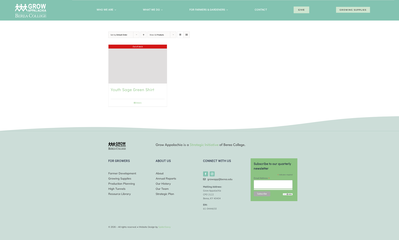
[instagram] (212, 173)
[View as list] (186, 35)
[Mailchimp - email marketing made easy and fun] (288, 194)
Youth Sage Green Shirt (132, 89)
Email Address (262, 178)
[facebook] (205, 173)
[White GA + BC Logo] (30, 5)
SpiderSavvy (164, 227)
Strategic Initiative (204, 145)
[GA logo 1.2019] (117, 143)
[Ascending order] (143, 35)
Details (139, 103)
